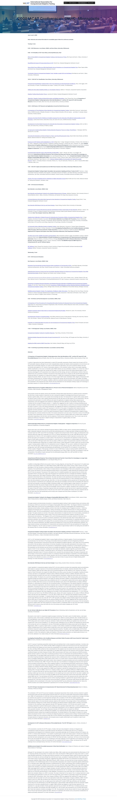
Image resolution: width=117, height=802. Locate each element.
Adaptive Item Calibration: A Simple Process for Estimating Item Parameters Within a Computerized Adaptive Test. (55, 217)
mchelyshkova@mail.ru (39, 419)
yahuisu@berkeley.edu (74, 682)
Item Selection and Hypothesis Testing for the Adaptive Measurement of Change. (47, 193)
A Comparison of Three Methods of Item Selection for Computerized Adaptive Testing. (48, 110)
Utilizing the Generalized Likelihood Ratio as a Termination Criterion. (44, 89)
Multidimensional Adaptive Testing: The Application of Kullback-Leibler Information (47, 291)
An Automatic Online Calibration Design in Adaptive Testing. (42, 226)
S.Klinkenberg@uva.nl (65, 633)
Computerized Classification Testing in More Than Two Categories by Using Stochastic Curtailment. (52, 83)
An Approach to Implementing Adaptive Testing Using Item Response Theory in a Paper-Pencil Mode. (52, 130)
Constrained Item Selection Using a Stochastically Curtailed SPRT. (43, 152)
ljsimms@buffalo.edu (67, 741)
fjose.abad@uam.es (48, 558)
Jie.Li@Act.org (37, 493)
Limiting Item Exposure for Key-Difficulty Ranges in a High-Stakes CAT (44, 277)
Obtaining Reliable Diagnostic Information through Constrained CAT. (44, 337)
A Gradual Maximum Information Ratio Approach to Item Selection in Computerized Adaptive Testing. (52, 199)
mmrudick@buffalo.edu (54, 383)
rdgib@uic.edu (46, 718)
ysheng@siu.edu (37, 605)
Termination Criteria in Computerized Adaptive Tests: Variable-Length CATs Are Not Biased (50, 73)
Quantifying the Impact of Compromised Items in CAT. (41, 63)
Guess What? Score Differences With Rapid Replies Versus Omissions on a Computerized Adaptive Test (53, 67)
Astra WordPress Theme (80, 799)
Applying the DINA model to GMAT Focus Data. (39, 343)
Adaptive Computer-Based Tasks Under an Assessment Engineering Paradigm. (47, 310)
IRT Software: (31, 246)
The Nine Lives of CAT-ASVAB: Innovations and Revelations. (42, 235)
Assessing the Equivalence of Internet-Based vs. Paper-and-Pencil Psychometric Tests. (49, 136)
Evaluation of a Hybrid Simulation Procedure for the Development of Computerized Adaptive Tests (51, 322)
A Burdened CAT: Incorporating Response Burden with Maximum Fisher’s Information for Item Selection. (53, 209)
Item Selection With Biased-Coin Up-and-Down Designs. (41, 205)
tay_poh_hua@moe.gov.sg (40, 453)
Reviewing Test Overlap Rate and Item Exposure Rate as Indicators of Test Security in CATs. (50, 265)
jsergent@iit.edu (58, 792)
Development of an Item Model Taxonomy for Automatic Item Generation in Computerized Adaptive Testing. (54, 124)
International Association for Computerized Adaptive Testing (43, 3)
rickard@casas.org (52, 527)
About (65, 2)
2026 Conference (72, 2)
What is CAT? (90, 2)
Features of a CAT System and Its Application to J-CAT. (41, 142)
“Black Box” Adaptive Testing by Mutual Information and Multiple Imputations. (46, 98)
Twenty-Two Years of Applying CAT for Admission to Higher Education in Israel (47, 178)
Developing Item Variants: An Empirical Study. (39, 316)
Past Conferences (82, 2)
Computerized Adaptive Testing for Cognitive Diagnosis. (41, 333)
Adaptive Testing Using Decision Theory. (37, 94)
